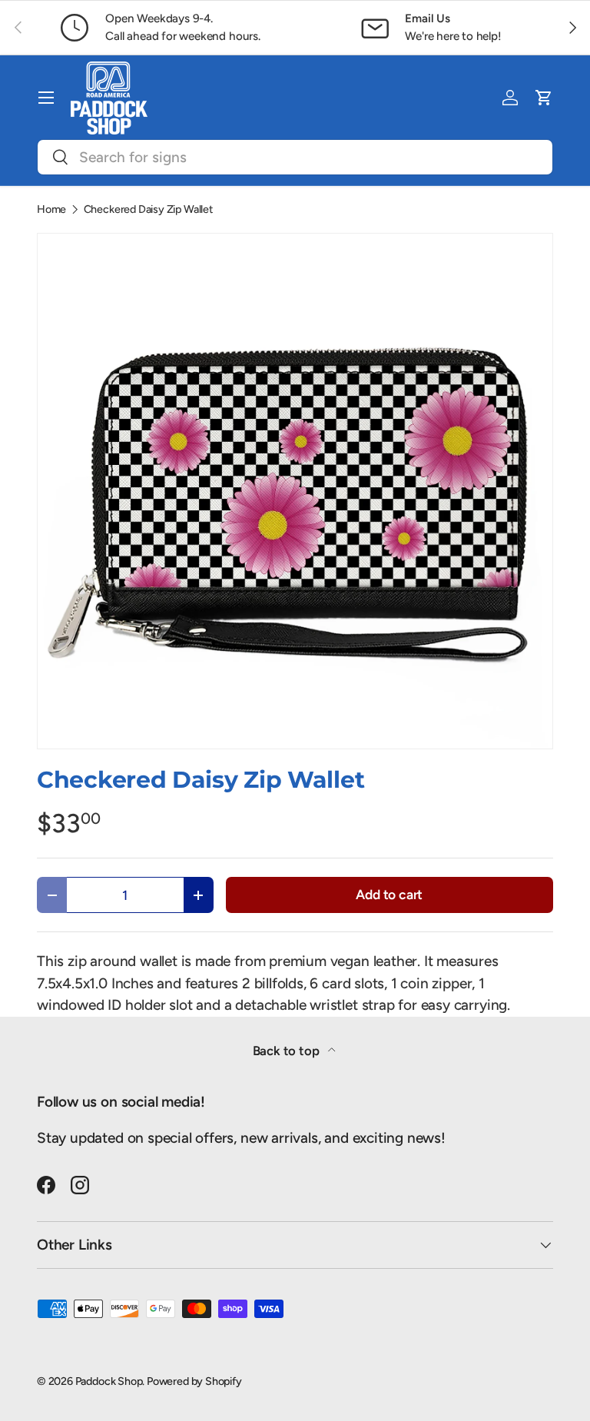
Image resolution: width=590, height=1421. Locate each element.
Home (51, 209)
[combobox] (295, 157)
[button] (544, 98)
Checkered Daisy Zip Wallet (148, 209)
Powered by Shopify (194, 1381)
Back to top (288, 1050)
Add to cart (389, 894)
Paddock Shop (109, 1381)
